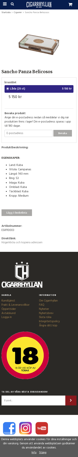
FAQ (41, 305)
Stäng (42, 452)
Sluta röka (45, 317)
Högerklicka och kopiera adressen (22, 242)
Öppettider (9, 309)
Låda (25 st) (17, 88)
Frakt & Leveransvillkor (16, 305)
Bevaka (62, 133)
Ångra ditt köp (48, 325)
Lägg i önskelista (16, 212)
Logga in (7, 317)
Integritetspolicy (49, 321)
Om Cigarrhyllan (48, 300)
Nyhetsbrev (46, 313)
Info (34, 452)
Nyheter (44, 309)
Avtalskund (9, 313)
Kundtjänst (8, 300)
